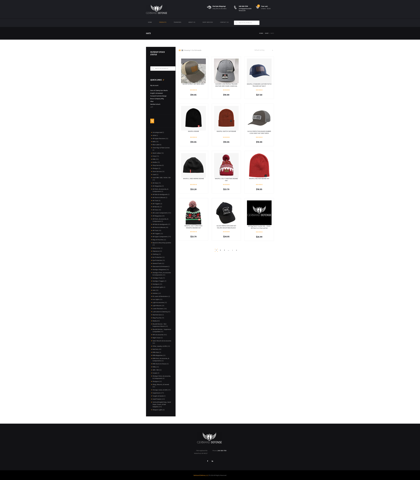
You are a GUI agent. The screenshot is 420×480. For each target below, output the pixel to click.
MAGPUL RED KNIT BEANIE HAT (259, 178)
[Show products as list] (182, 50)
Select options (193, 118)
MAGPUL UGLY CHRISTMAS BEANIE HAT (226, 179)
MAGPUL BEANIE (193, 131)
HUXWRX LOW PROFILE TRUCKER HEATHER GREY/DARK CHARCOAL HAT (226, 86)
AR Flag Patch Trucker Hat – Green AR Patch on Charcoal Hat (259, 227)
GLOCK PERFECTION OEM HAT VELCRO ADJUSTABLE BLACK (226, 227)
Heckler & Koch (155, 104)
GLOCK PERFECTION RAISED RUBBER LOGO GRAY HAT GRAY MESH (259, 132)
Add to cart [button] (193, 71)
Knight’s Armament (156, 93)
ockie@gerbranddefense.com (245, 9)
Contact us (224, 22)
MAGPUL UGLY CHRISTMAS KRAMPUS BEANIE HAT (193, 227)
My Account (154, 85)
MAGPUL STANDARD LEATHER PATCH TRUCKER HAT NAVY (259, 85)
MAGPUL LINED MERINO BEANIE (193, 178)
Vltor (152, 101)
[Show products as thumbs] (180, 50)
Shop (267, 33)
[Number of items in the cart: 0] (152, 121)
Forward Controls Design (158, 96)
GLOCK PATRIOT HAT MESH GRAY (193, 84)
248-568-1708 (243, 6)
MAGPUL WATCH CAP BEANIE (226, 131)
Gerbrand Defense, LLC (200, 475)
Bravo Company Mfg (157, 99)
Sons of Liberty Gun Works (159, 90)
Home (150, 22)
